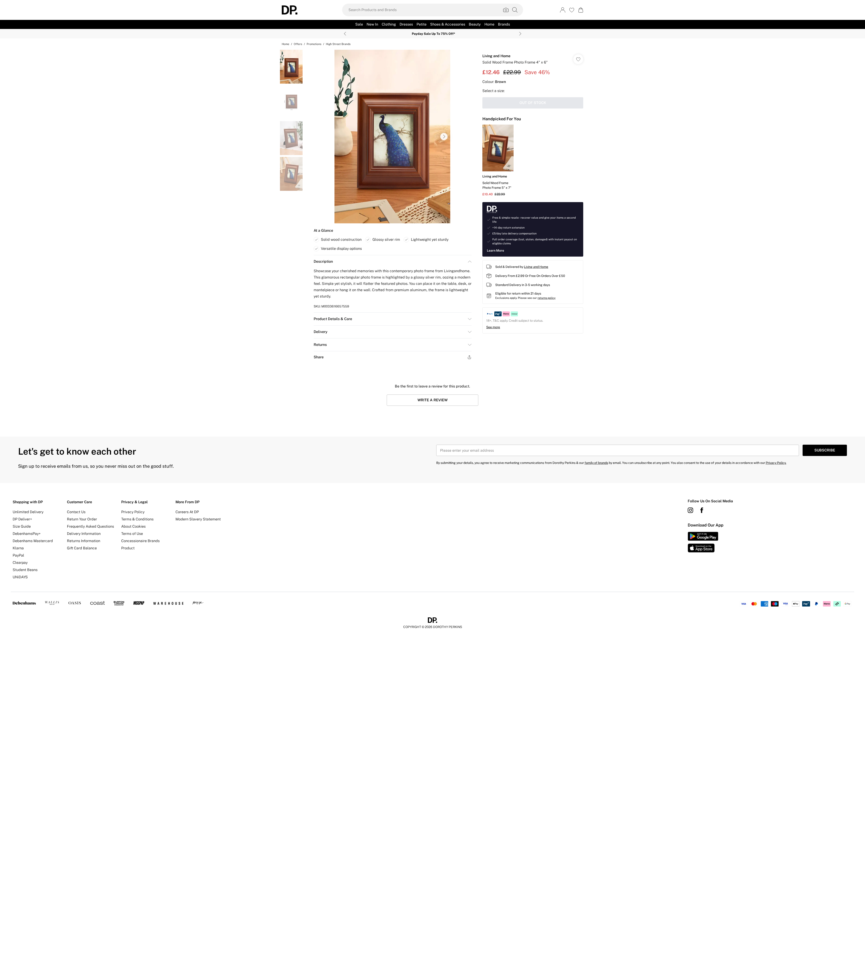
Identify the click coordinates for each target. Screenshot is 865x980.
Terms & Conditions (137, 519)
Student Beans (25, 570)
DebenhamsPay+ (27, 533)
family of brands (596, 463)
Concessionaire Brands (140, 541)
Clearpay (20, 562)
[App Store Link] (703, 542)
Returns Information (83, 541)
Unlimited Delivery (28, 512)
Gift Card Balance (82, 548)
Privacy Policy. (776, 463)
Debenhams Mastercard (33, 541)
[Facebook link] (701, 510)
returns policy (546, 298)
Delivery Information (84, 533)
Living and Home (496, 56)
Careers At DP (187, 512)
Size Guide (22, 526)
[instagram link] (690, 510)
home (285, 44)
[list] (392, 136)
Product (128, 548)
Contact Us (76, 512)
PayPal (18, 555)
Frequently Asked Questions (90, 526)
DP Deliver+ (22, 519)
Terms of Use (132, 533)
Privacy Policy (133, 512)
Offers (298, 44)
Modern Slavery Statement (198, 519)
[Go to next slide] (444, 136)
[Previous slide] (345, 33)
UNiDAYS (20, 577)
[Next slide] (520, 33)
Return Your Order (82, 519)
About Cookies (133, 526)
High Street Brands (338, 44)
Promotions (314, 44)
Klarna (18, 548)
